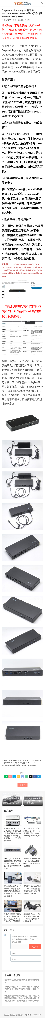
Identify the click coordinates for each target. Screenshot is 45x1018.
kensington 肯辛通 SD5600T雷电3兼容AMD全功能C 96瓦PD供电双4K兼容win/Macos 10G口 (12, 863)
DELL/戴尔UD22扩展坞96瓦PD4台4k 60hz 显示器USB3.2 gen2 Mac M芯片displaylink (32, 832)
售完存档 (21, 20)
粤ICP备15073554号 (33, 1015)
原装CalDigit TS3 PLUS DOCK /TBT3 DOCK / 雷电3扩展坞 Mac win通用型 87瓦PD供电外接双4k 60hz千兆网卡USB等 (12, 834)
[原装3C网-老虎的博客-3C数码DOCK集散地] (22, 3)
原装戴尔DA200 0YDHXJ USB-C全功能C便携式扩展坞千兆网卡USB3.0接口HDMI (32, 890)
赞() (22, 785)
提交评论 (35, 947)
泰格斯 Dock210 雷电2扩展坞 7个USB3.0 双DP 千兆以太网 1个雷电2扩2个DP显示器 (12, 917)
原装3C (8, 20)
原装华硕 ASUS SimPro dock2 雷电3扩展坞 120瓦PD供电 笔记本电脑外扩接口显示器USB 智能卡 (12, 891)
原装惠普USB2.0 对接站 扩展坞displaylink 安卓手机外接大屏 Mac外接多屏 (32, 917)
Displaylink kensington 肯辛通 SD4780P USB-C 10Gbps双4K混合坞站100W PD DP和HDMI (20, 763)
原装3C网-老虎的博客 (31, 760)
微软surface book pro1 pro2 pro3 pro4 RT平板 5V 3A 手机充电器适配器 (32, 862)
